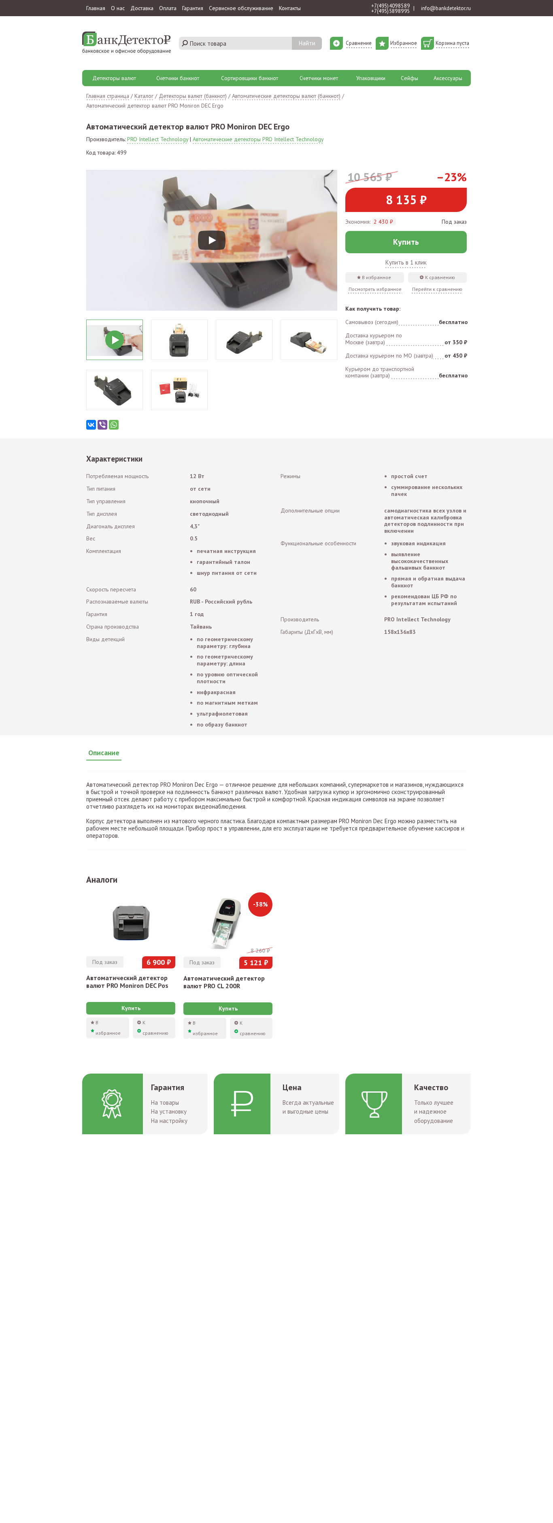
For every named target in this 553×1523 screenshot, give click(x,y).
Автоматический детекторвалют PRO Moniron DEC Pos (127, 981)
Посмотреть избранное (375, 289)
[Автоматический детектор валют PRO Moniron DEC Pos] (130, 921)
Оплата (168, 8)
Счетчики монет (319, 78)
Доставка (141, 8)
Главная (95, 8)
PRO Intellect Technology (157, 139)
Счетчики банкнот (177, 78)
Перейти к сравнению (437, 289)
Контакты (290, 8)
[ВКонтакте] (91, 425)
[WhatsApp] (114, 425)
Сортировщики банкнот (249, 78)
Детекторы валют (114, 78)
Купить (406, 242)
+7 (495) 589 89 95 (390, 11)
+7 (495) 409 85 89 (390, 5)
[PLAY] (211, 240)
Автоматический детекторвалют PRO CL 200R (224, 982)
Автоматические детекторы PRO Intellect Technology (258, 139)
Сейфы (409, 78)
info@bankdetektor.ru (446, 8)
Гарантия (192, 8)
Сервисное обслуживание (241, 8)
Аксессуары (448, 78)
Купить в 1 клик (406, 262)
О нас (118, 8)
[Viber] (102, 425)
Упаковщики (370, 78)
